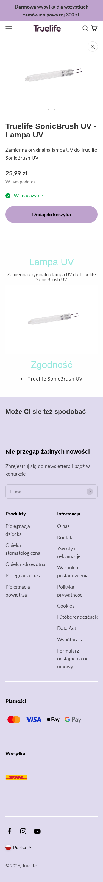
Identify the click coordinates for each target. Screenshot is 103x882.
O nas (63, 526)
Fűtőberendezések (77, 617)
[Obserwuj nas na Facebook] (9, 831)
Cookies (65, 606)
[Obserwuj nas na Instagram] (23, 831)
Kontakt (65, 537)
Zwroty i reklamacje (69, 552)
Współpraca (70, 639)
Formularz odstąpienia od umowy (73, 659)
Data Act (66, 628)
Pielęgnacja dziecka (17, 530)
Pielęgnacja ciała (23, 575)
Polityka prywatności (70, 591)
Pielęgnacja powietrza (17, 591)
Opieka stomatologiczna (22, 549)
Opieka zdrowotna (25, 564)
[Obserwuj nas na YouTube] (37, 831)
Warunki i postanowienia (72, 571)
